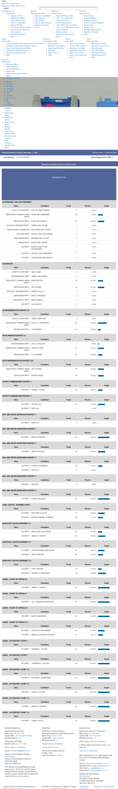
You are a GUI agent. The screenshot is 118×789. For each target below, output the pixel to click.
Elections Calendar (42, 25)
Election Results (16, 25)
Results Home (97, 152)
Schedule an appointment (88, 750)
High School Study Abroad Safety (18, 48)
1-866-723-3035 (57, 738)
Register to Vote (16, 16)
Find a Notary (89, 16)
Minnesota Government (100, 46)
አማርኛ (8, 102)
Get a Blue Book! (98, 50)
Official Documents (98, 55)
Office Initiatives (12, 66)
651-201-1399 (56, 735)
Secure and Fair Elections (20, 29)
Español (9, 81)
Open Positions (53, 43)
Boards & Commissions (48, 40)
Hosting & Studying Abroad (16, 53)
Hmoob (9, 84)
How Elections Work (18, 34)
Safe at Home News (77, 53)
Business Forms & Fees (65, 34)
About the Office (5, 60)
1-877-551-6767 (95, 735)
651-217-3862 (21, 744)
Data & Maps (40, 20)
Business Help (61, 32)
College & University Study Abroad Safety (21, 46)
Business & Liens (55, 12)
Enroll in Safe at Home (78, 46)
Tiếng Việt (10, 88)
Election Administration (36, 12)
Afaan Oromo (11, 98)
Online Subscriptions (63, 22)
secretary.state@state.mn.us (20, 750)
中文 (8, 93)
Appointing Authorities (56, 48)
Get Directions (10, 756)
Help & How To (53, 53)
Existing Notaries (90, 18)
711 (20, 738)
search (6, 8)
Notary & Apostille (83, 12)
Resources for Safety (77, 48)
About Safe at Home (77, 43)
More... (13, 36)
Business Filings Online (64, 16)
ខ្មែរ (7, 100)
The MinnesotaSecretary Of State (13, 4)
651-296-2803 (93, 733)
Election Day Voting (18, 18)
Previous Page (111, 152)
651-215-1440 (19, 733)
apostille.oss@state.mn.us (100, 766)
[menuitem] (18, 24)
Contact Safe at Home (50, 747)
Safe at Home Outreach (78, 55)
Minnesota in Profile (99, 43)
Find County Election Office (21, 27)
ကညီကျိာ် (9, 105)
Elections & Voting (10, 12)
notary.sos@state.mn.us (98, 770)
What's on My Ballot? (18, 22)
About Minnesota (91, 40)
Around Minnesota (13, 69)
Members (51, 50)
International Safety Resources (17, 50)
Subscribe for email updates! (104, 786)
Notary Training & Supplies (93, 22)
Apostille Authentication (92, 29)
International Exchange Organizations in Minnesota (25, 43)
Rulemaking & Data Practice (16, 73)
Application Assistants (78, 50)
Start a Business (62, 29)
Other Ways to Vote (18, 20)
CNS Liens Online (62, 20)
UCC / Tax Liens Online (64, 18)
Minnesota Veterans (99, 53)
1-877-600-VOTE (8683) (23, 735)
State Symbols (97, 48)
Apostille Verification (91, 32)
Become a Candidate (42, 16)
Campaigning (40, 18)
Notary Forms (89, 27)
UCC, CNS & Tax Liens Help (66, 25)
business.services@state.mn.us (95, 763)
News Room (10, 71)
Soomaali (9, 86)
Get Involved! (15, 32)
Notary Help (88, 25)
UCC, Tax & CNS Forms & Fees (68, 27)
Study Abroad (4, 40)
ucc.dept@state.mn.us (96, 768)
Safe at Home (67, 40)
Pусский (9, 91)
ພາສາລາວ (9, 95)
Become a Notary (90, 20)
